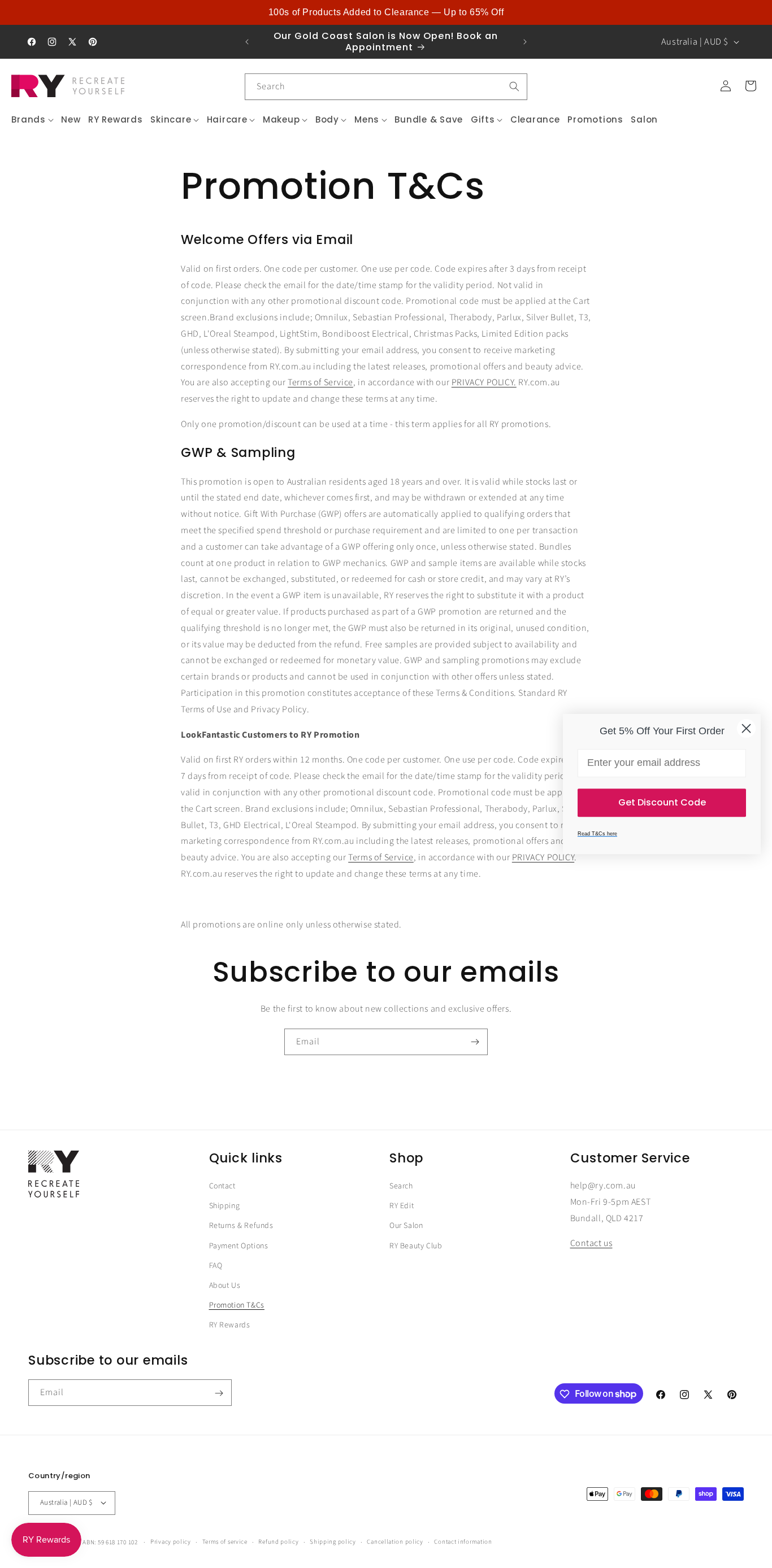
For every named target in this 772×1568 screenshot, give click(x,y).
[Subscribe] (474, 1042)
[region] (386, 12)
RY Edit (401, 1206)
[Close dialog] (746, 728)
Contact (222, 1186)
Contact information (463, 1541)
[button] (33, 119)
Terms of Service (320, 382)
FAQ (216, 1265)
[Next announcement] (525, 42)
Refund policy (278, 1541)
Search (401, 1186)
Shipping (224, 1206)
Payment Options (238, 1246)
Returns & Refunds (241, 1226)
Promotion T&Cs (236, 1305)
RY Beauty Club (415, 1246)
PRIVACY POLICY (543, 857)
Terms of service (225, 1541)
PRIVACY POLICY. (484, 382)
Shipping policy (333, 1541)
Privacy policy (170, 1541)
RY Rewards (229, 1325)
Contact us (591, 1244)
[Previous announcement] (247, 42)
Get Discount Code (662, 802)
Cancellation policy (395, 1541)
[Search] (514, 86)
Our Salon (406, 1226)
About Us (225, 1285)
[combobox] (386, 86)
